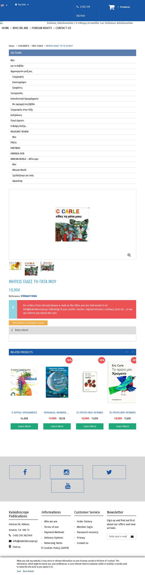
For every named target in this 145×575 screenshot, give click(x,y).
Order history (84, 521)
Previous (12, 267)
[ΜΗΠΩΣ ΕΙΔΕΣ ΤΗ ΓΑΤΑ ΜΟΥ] (16, 266)
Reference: (14, 296)
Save (19, 571)
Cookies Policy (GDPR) (56, 548)
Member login (85, 526)
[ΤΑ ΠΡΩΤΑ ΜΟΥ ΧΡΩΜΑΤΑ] (122, 382)
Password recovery (87, 532)
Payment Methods (54, 532)
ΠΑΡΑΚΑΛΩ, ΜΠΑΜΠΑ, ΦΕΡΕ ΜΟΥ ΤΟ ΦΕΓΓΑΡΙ (57, 412)
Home (11, 46)
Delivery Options (53, 537)
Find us (17, 546)
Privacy (81, 537)
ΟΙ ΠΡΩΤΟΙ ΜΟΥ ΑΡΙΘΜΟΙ (89, 412)
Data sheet (21, 330)
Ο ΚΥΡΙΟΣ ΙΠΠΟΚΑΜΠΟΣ (24, 412)
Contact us (82, 543)
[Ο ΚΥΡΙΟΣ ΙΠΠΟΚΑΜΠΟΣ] (24, 382)
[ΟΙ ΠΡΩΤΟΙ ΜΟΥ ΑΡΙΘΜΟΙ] (89, 382)
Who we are (50, 521)
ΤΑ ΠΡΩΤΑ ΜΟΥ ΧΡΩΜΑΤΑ (122, 412)
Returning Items (53, 543)
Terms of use (51, 526)
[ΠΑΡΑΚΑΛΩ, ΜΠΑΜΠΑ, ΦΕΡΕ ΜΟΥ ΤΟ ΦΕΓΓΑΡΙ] (57, 382)
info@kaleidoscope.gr (35, 309)
